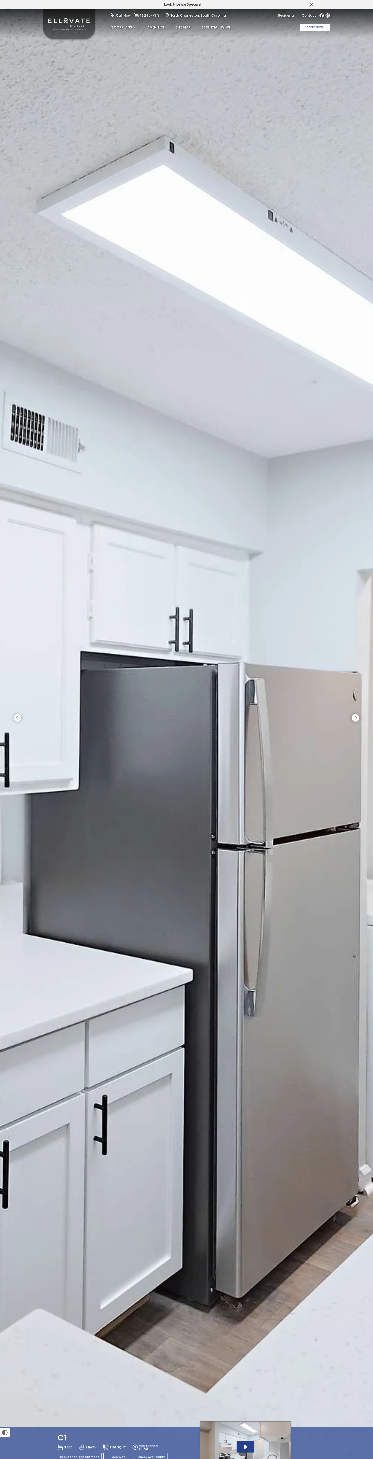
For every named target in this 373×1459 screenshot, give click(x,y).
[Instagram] (328, 15)
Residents (286, 15)
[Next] (355, 718)
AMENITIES (155, 27)
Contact (309, 15)
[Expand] (357, 1419)
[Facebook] (321, 15)
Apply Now (315, 27)
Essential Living (216, 27)
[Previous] (17, 718)
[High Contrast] (5, 1432)
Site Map (183, 27)
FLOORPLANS (121, 27)
